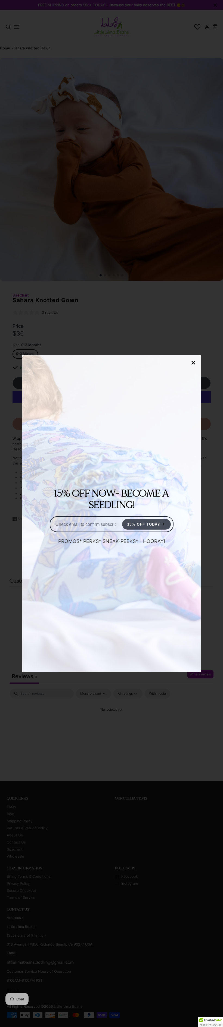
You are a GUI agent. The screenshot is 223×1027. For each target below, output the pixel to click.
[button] (210, 1022)
